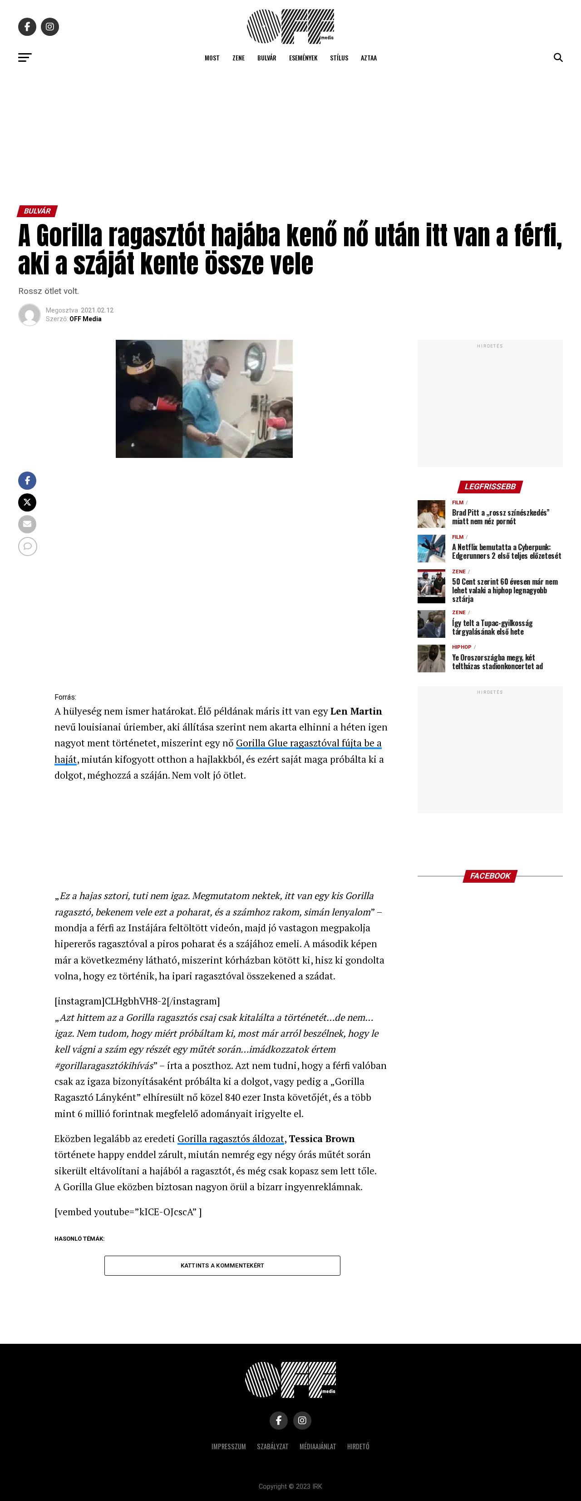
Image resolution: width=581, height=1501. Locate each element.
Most (212, 57)
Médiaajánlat (318, 1446)
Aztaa (369, 57)
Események (303, 57)
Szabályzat (273, 1446)
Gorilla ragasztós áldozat (230, 1138)
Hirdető (358, 1446)
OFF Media (85, 319)
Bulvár (266, 57)
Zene (238, 57)
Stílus (339, 57)
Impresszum (229, 1446)
